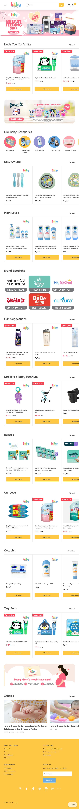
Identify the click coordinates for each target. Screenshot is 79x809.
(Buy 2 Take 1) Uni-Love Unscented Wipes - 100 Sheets (17, 527)
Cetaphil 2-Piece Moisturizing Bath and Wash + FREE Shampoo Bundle (46, 247)
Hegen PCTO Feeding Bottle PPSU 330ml (45, 353)
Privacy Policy (8, 774)
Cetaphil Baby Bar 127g (13, 584)
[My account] (69, 5)
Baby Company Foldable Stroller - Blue (45, 411)
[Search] (61, 5)
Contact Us (47, 755)
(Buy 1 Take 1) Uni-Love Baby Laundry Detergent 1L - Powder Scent (18, 79)
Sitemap (7, 758)
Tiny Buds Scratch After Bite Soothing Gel (47, 643)
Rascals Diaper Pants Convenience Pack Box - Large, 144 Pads (45, 469)
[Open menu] (5, 5)
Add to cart (18, 89)
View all (72, 45)
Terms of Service (9, 771)
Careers (6, 752)
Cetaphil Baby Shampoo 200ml (44, 584)
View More (71, 551)
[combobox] (43, 5)
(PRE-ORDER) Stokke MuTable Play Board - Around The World (45, 196)
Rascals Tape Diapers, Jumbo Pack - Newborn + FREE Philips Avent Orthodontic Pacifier (17, 469)
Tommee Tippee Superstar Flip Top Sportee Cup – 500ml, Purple (17, 353)
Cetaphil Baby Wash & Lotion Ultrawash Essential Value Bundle (16, 247)
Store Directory (9, 755)
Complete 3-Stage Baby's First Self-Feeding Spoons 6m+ (17, 196)
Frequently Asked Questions (52, 749)
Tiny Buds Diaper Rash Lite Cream (45, 78)
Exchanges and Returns (50, 752)
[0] (73, 5)
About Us (7, 749)
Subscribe (49, 780)
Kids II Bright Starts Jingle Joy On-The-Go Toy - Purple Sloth (17, 411)
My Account (8, 768)
